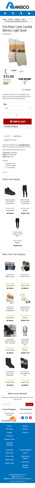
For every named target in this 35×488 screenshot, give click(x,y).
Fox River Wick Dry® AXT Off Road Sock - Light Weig (10, 341)
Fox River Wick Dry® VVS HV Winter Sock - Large (25, 342)
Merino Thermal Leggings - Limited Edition (17, 234)
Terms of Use (10, 453)
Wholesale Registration (9, 444)
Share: (23, 89)
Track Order (9, 436)
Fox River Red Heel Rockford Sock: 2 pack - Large (25, 308)
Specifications (17, 136)
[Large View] (6, 72)
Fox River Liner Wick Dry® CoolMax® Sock (10, 308)
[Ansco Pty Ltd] (17, 5)
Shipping (9, 432)
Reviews (6, 140)
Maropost (23, 481)
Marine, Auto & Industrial (25, 457)
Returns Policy (9, 460)
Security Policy (9, 463)
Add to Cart (18, 121)
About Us (25, 429)
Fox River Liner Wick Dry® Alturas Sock (25, 373)
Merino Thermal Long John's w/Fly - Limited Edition (25, 201)
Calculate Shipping (11, 126)
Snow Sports (25, 462)
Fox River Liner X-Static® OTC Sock (25, 275)
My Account (9, 429)
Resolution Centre (9, 439)
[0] (21, 13)
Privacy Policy (9, 456)
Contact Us (25, 432)
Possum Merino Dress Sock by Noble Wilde (10, 373)
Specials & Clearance (25, 466)
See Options (10, 213)
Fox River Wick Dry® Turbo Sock (10, 275)
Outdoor (25, 453)
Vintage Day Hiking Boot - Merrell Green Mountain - (10, 201)
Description (7, 136)
